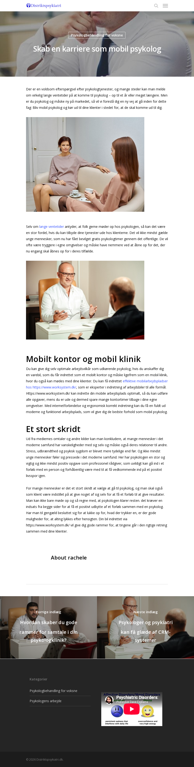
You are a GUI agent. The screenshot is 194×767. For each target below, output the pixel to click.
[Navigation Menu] (165, 5)
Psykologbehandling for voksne (97, 35)
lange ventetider (51, 226)
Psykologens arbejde (46, 701)
